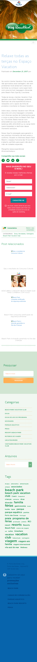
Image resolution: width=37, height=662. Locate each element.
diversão (9, 503)
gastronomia (20, 506)
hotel (29, 506)
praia (8, 518)
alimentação (24, 483)
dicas (22, 499)
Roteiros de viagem (13, 436)
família (18, 502)
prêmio (24, 521)
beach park (14, 490)
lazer (13, 509)
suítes (10, 531)
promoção (16, 521)
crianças (8, 499)
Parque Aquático (12, 425)
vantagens (25, 538)
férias (9, 505)
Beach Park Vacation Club (15, 409)
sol (6, 531)
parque (20, 509)
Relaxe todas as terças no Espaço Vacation (16, 61)
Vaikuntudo (16, 538)
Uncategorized (11, 440)
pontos (26, 512)
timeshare (18, 531)
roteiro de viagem (22, 528)
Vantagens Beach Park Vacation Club (18, 445)
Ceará (14, 496)
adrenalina (14, 483)
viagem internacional (21, 544)
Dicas (16, 234)
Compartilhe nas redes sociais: (13, 156)
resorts (17, 524)
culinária (16, 499)
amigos (7, 487)
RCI (29, 521)
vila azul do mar (12, 547)
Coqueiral (21, 496)
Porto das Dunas (11, 515)
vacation (9, 534)
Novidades (22, 234)
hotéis (7, 509)
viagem (11, 541)
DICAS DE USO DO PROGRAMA (16, 417)
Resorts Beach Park (13, 432)
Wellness (23, 547)
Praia (7, 428)
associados (16, 487)
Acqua (7, 483)
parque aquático (13, 512)
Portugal (23, 515)
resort (7, 525)
